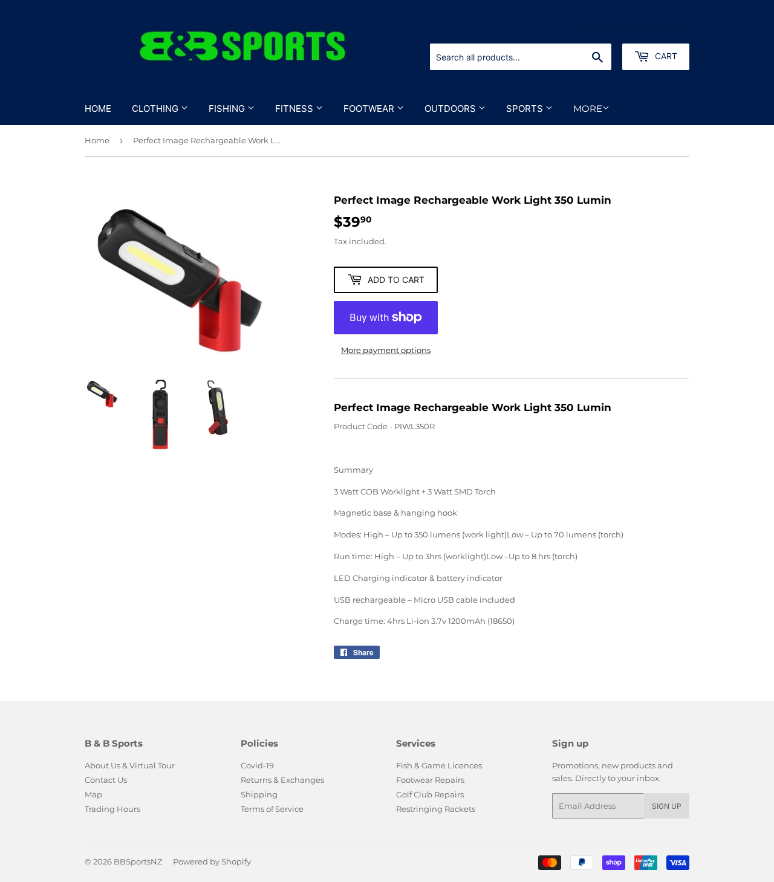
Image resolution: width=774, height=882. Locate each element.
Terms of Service (272, 809)
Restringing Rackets (435, 809)
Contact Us (106, 780)
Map (93, 794)
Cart (664, 56)
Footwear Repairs (430, 780)
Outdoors (451, 108)
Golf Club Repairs (430, 794)
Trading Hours (112, 809)
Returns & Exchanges (282, 780)
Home (98, 108)
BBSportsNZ (138, 861)
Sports (525, 108)
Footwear (370, 108)
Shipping (259, 794)
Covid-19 (257, 765)
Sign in (594, 29)
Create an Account (656, 29)
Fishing (228, 108)
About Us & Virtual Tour (130, 765)
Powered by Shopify (212, 861)
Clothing (156, 108)
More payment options (386, 350)
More (587, 108)
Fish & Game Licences (439, 765)
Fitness (295, 108)
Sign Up (666, 806)
